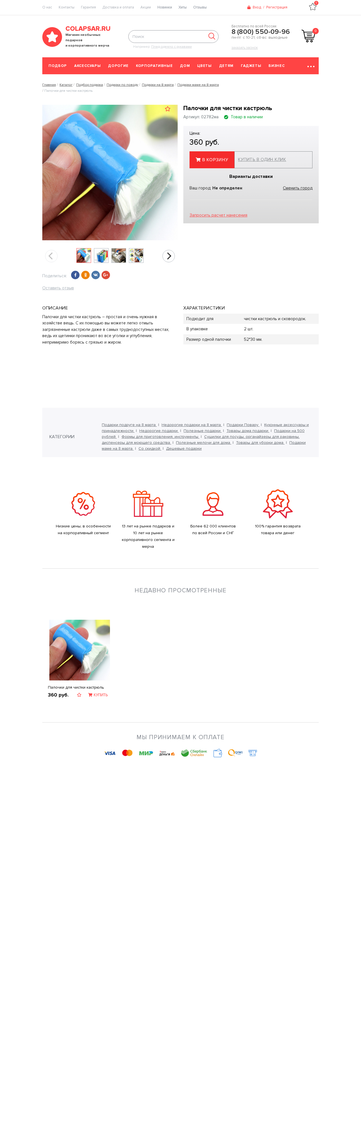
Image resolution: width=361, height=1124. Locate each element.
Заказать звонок (245, 48)
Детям (226, 66)
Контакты (66, 7)
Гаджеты (251, 66)
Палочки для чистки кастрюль (76, 687)
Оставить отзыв (58, 288)
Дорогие (118, 66)
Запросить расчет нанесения (218, 215)
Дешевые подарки (184, 448)
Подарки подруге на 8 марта (129, 424)
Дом (185, 66)
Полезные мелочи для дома (203, 442)
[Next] (168, 256)
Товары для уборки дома (260, 442)
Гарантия (88, 7)
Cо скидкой (149, 448)
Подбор (58, 66)
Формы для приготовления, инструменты (160, 436)
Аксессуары (87, 66)
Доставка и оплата (118, 7)
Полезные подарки (203, 430)
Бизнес (276, 66)
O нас (47, 7)
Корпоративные (154, 66)
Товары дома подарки (247, 430)
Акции (145, 7)
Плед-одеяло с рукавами (171, 47)
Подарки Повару (243, 424)
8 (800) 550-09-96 (261, 31)
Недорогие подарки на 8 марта (192, 424)
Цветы (204, 66)
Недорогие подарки (159, 430)
